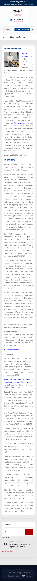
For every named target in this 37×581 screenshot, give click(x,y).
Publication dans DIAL (12, 350)
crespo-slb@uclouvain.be (19, 2)
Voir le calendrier (7, 551)
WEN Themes (27, 576)
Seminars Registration (22, 29)
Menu (8, 29)
